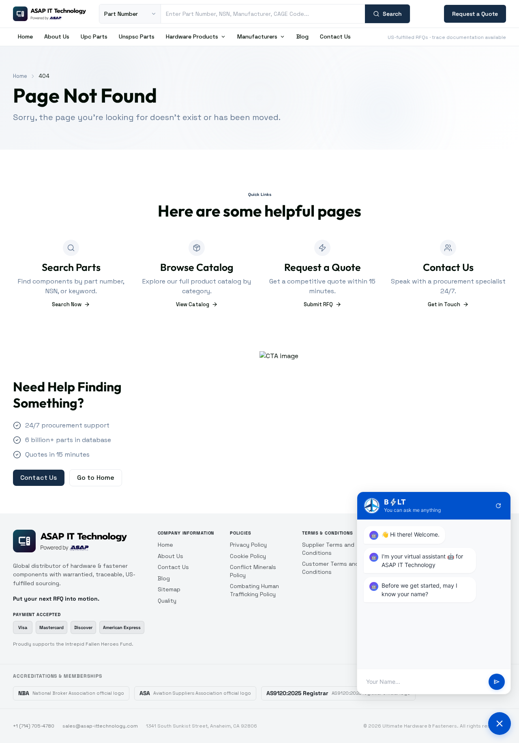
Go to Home (96, 477)
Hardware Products (192, 36)
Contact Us (335, 36)
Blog (302, 36)
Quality (167, 600)
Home (25, 36)
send (496, 681)
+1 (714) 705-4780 (33, 726)
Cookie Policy (248, 556)
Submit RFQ (318, 304)
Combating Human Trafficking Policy (254, 590)
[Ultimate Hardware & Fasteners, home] (49, 13)
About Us (56, 36)
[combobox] (263, 13)
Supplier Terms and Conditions (328, 548)
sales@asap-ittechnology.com (100, 726)
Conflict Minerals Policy (253, 571)
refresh (498, 506)
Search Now (66, 304)
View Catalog (192, 304)
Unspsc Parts (136, 36)
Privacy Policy (248, 544)
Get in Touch (444, 304)
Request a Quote (475, 13)
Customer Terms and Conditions (330, 568)
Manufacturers (257, 36)
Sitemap (169, 589)
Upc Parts (94, 36)
